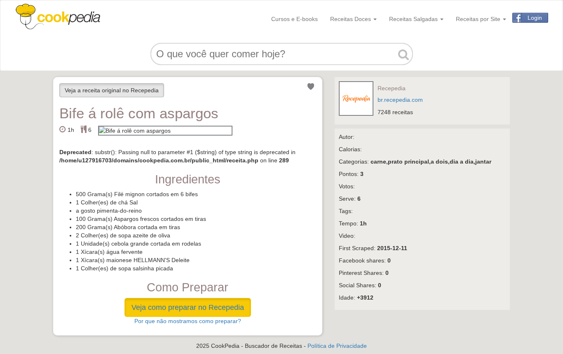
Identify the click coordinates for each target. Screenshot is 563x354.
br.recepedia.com (400, 99)
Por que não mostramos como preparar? (187, 321)
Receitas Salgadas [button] (414, 19)
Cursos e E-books (294, 19)
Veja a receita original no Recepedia (112, 90)
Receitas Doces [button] (351, 19)
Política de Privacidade (337, 345)
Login (535, 17)
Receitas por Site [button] (479, 19)
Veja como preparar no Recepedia (187, 307)
